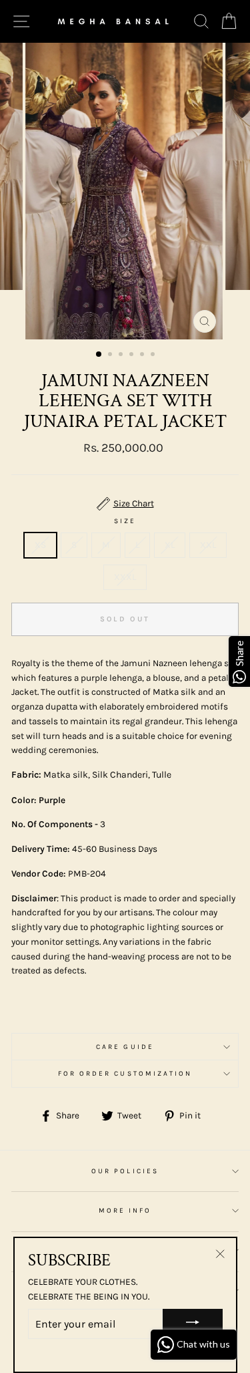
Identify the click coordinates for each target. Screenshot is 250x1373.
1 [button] (99, 354)
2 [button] (111, 355)
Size (125, 521)
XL (170, 545)
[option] (125, 191)
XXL (208, 545)
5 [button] (143, 355)
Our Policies (125, 1171)
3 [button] (122, 355)
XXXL (125, 577)
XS (40, 545)
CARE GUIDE (125, 1047)
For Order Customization (125, 1074)
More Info (125, 1211)
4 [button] (132, 355)
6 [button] (154, 355)
